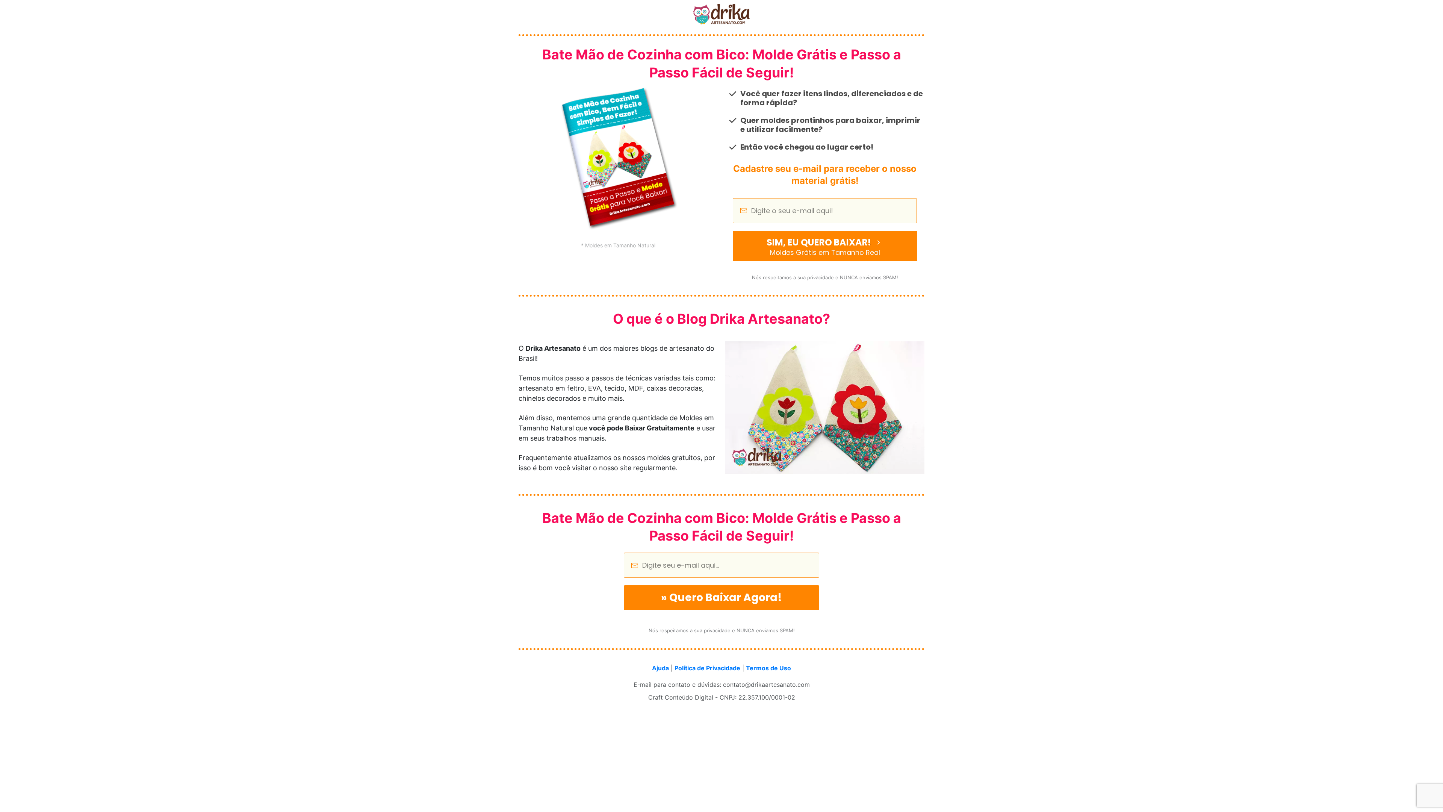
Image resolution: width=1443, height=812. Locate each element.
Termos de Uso (768, 668)
